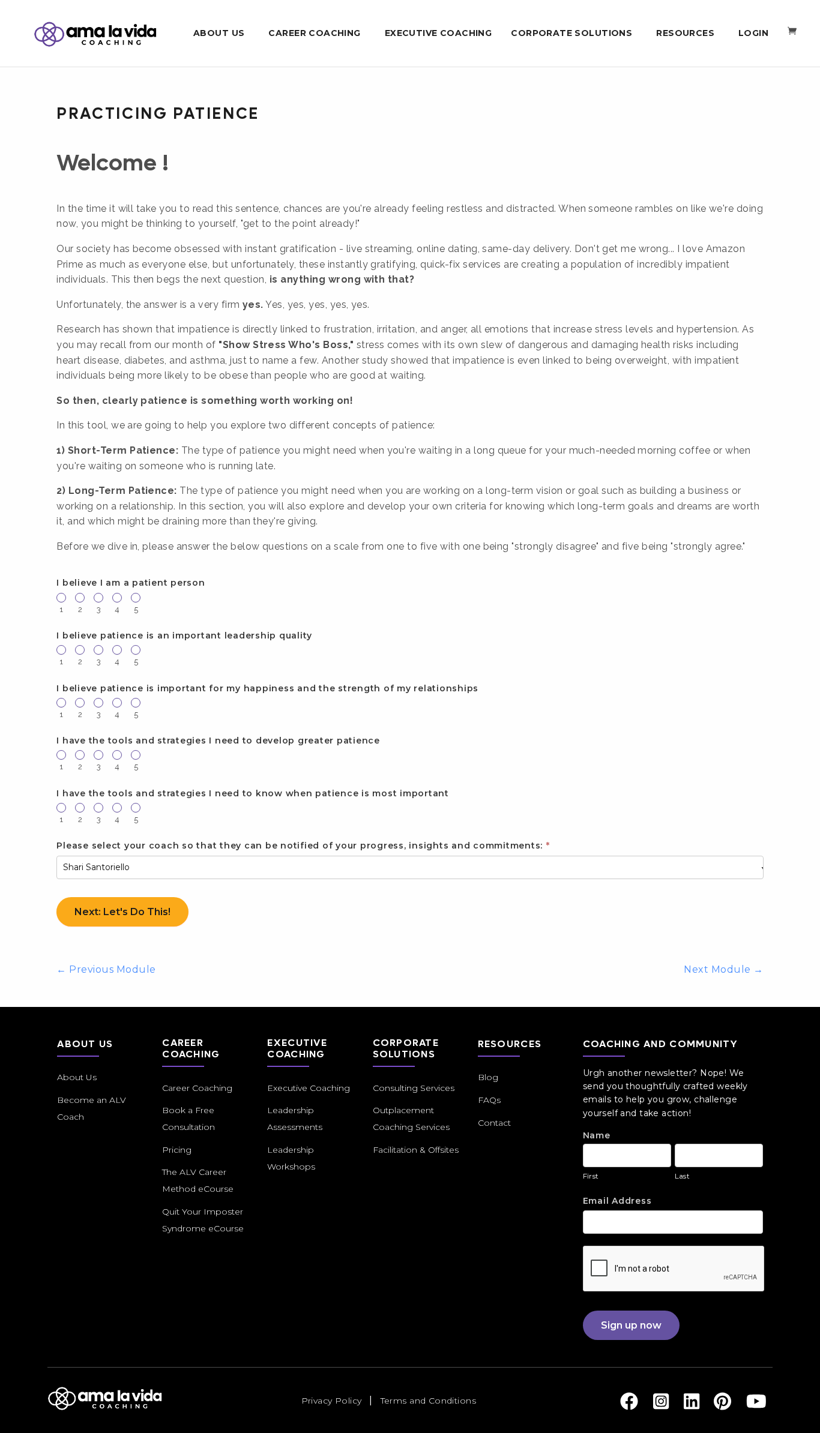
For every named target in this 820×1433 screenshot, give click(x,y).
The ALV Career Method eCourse (198, 1180)
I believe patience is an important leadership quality (184, 635)
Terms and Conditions (428, 1400)
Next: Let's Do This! (122, 912)
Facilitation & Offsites (416, 1149)
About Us (77, 1077)
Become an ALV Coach (91, 1108)
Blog (488, 1077)
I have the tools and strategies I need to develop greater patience (218, 740)
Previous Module (105, 969)
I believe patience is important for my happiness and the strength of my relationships (267, 688)
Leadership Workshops (291, 1158)
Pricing (176, 1149)
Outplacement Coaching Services (411, 1118)
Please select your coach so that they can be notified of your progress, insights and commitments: (302, 845)
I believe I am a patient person (130, 582)
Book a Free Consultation (188, 1118)
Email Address (617, 1200)
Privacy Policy (331, 1400)
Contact (494, 1122)
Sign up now (631, 1325)
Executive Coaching (308, 1088)
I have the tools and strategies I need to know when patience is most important (252, 793)
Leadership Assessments (294, 1118)
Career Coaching (197, 1088)
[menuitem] (221, 33)
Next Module (723, 969)
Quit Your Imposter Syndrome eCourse (203, 1220)
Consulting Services (413, 1088)
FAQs (489, 1100)
